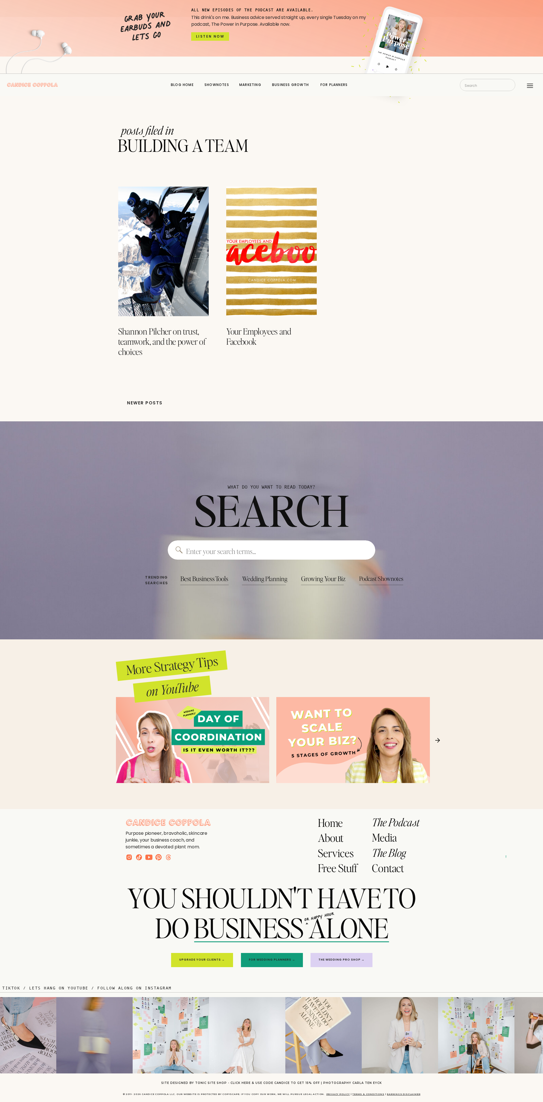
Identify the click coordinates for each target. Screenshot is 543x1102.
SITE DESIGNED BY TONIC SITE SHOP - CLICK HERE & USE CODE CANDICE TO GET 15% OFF (240, 1083)
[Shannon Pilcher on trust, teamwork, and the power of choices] (163, 251)
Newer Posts (145, 403)
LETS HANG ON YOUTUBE (105, 987)
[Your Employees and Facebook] (271, 251)
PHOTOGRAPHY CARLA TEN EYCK (352, 1083)
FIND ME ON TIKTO (40, 987)
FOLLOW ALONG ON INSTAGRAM (181, 987)
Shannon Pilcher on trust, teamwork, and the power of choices (162, 341)
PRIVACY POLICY (338, 1094)
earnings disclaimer (403, 1094)
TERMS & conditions (368, 1094)
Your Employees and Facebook (258, 336)
